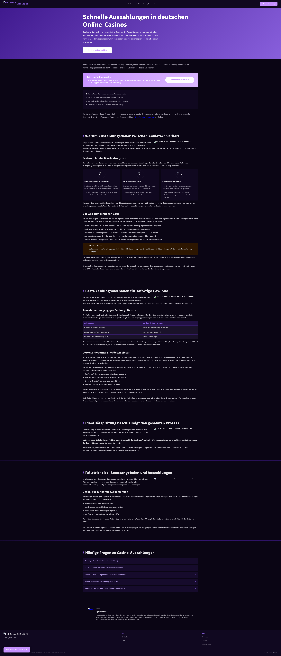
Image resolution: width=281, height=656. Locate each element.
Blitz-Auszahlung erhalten (15, 650)
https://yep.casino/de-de (143, 117)
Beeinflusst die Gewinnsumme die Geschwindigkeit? (105, 588)
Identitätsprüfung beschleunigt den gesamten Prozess (108, 101)
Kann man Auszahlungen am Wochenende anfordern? (105, 574)
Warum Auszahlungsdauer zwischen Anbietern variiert (107, 94)
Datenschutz (206, 644)
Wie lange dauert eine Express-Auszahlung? (101, 561)
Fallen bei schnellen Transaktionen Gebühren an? (104, 568)
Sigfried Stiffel (101, 612)
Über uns (205, 637)
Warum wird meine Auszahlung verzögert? (101, 581)
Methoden (131, 4)
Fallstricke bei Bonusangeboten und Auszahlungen (106, 105)
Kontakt (204, 641)
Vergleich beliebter (152, 4)
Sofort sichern (268, 4)
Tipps (140, 4)
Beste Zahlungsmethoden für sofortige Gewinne (105, 97)
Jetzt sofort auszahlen (97, 50)
